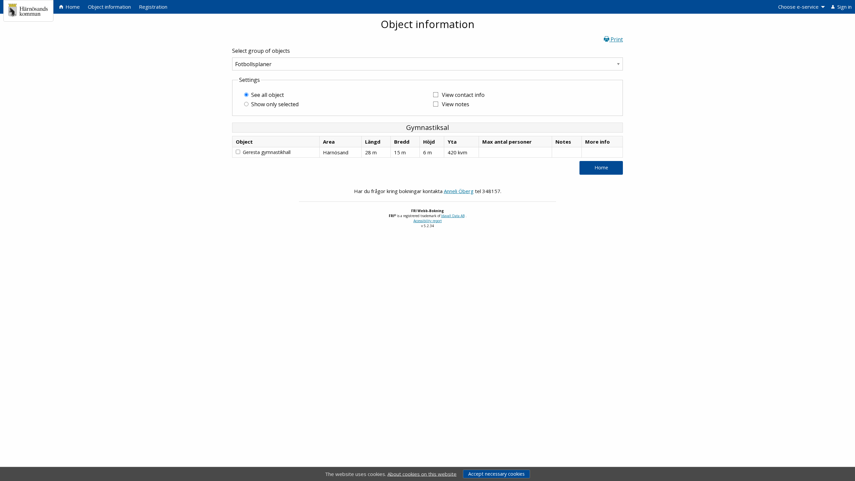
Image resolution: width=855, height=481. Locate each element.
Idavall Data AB (453, 215)
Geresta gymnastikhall (267, 152)
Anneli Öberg (459, 191)
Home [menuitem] (72, 6)
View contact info (463, 95)
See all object (267, 95)
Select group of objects (261, 50)
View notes (455, 104)
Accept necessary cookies (496, 474)
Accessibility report (427, 220)
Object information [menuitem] (109, 6)
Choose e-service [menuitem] (798, 6)
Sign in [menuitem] (844, 6)
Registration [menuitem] (153, 6)
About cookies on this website (422, 473)
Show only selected (275, 104)
